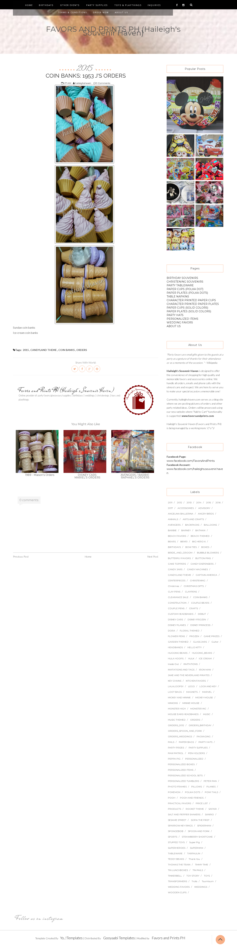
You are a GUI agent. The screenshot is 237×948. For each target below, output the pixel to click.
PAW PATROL (175, 753)
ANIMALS (173, 519)
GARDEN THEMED (178, 641)
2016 (218, 502)
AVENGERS (174, 524)
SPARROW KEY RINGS (180, 825)
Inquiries (154, 5)
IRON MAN (205, 669)
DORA (171, 630)
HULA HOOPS (175, 658)
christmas (173, 586)
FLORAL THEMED (189, 630)
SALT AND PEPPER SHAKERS (184, 814)
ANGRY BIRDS (206, 513)
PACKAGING (204, 736)
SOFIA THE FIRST (200, 820)
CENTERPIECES (176, 580)
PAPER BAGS (186, 742)
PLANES (211, 786)
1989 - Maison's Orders (39, 475)
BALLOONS (210, 524)
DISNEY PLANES (177, 625)
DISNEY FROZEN (197, 619)
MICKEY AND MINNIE (179, 697)
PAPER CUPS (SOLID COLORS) (187, 307)
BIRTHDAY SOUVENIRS (182, 278)
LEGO (191, 686)
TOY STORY (192, 875)
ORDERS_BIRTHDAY (200, 725)
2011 (170, 502)
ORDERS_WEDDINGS (180, 736)
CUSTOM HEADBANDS (180, 614)
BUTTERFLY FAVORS (179, 558)
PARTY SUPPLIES (198, 747)
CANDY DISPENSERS (202, 563)
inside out (173, 664)
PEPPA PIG (174, 758)
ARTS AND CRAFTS (193, 519)
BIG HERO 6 (199, 541)
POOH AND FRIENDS (191, 797)
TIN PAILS (198, 870)
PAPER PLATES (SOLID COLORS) (189, 311)
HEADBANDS (175, 647)
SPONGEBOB (175, 831)
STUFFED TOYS (176, 842)
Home (29, 5)
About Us (121, 12)
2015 (85, 68)
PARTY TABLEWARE (180, 285)
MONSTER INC (198, 708)
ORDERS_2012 (176, 725)
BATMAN (200, 530)
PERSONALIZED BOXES (181, 764)
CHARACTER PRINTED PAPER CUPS (191, 300)
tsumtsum (208, 881)
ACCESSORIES (186, 508)
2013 (189, 502)
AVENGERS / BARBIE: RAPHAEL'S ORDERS (135, 476)
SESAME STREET (177, 820)
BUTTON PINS (203, 558)
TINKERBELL (175, 875)
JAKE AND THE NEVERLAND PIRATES (188, 675)
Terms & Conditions (72, 12)
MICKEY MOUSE (204, 697)
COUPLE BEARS (200, 602)
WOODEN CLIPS (177, 892)
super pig (194, 842)
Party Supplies (97, 5)
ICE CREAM (205, 658)
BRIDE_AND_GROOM (180, 552)
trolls (194, 881)
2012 (179, 502)
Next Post (152, 556)
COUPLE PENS (176, 608)
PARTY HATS (175, 315)
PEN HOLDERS (196, 753)
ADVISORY (204, 508)
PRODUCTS (174, 808)
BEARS (172, 541)
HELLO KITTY (194, 647)
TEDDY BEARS (176, 859)
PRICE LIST (202, 803)
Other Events (69, 5)
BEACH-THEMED (200, 536)
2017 (170, 508)
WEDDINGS (200, 886)
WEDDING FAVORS (180, 322)
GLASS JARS (200, 641)
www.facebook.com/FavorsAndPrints (191, 460)
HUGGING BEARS (177, 652)
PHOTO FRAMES (177, 786)
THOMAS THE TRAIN (179, 864)
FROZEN (194, 636)
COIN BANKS (66, 349)
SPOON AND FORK (198, 831)
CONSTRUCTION (177, 602)
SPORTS (172, 836)
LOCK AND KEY (207, 686)
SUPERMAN (196, 847)
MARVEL (207, 691)
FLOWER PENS (176, 636)
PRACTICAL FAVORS (179, 803)
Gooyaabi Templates (119, 938)
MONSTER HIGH (177, 708)
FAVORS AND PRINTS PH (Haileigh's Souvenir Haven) (113, 31)
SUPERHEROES (176, 847)
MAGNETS (192, 691)
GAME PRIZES (211, 636)
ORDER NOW (101, 12)
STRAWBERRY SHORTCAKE (197, 836)
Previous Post (21, 556)
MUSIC (206, 714)
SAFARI (212, 808)
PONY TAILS (211, 792)
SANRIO (209, 814)
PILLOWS (196, 786)
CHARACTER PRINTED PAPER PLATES (193, 304)
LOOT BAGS (175, 691)
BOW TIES (191, 547)
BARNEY (186, 530)
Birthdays (46, 5)
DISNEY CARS (175, 619)
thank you (194, 859)
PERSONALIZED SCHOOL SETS (185, 775)
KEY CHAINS (174, 680)
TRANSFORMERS (177, 881)
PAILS (171, 742)
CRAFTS (193, 608)
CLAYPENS (191, 591)
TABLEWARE (175, 853)
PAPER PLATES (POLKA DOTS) (187, 292)
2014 (198, 502)
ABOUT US (174, 326)
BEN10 (184, 541)
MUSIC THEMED (177, 719)
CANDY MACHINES (197, 569)
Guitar (214, 641)
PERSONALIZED (194, 758)
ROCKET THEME (195, 808)
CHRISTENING (197, 580)
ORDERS (81, 349)
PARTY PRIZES (176, 747)
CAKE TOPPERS (177, 563)
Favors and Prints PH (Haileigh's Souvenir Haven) (66, 390)
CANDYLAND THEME (43, 349)
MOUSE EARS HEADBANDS (183, 714)
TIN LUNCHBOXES (178, 870)
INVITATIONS (190, 664)
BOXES (205, 547)
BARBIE (172, 530)
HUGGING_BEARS (202, 652)
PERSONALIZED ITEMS (182, 318)
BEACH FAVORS (177, 536)
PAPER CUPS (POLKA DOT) (185, 289)
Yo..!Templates (71, 938)
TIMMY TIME (201, 864)
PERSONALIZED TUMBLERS (183, 781)
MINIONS (173, 703)
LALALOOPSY (175, 686)
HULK (191, 658)
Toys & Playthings (127, 5)
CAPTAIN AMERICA (206, 575)
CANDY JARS (175, 569)
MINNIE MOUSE (190, 703)
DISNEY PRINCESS (200, 625)
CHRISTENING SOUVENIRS (185, 281)
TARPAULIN (193, 853)
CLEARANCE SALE (178, 597)
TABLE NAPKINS (178, 296)
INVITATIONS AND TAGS (181, 669)
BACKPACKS (192, 524)
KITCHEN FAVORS (196, 680)
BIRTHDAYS (174, 547)
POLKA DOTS (192, 792)
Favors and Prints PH (168, 938)
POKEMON (174, 792)
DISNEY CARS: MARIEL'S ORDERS (87, 476)
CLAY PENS (174, 591)
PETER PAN (210, 781)
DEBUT (202, 614)
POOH (171, 797)
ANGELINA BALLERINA (180, 513)
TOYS (207, 875)
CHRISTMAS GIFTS (194, 586)
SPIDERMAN (204, 825)
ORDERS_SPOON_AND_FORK (185, 730)
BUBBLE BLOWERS (208, 552)
